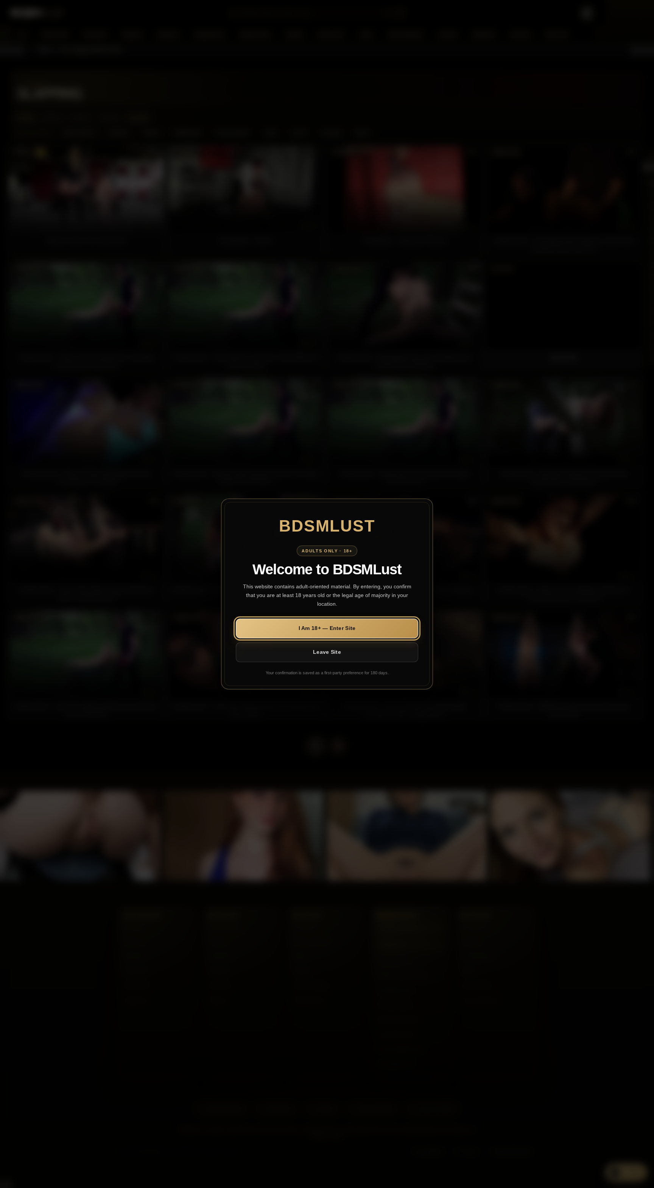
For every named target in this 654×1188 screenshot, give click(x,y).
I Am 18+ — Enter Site (327, 628)
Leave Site (327, 652)
